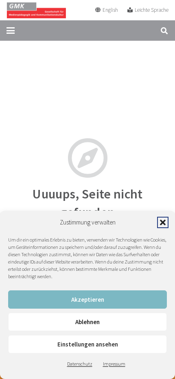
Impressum (114, 364)
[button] (163, 222)
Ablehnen (87, 322)
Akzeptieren (87, 299)
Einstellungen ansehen (87, 344)
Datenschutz (79, 364)
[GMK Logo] (36, 10)
